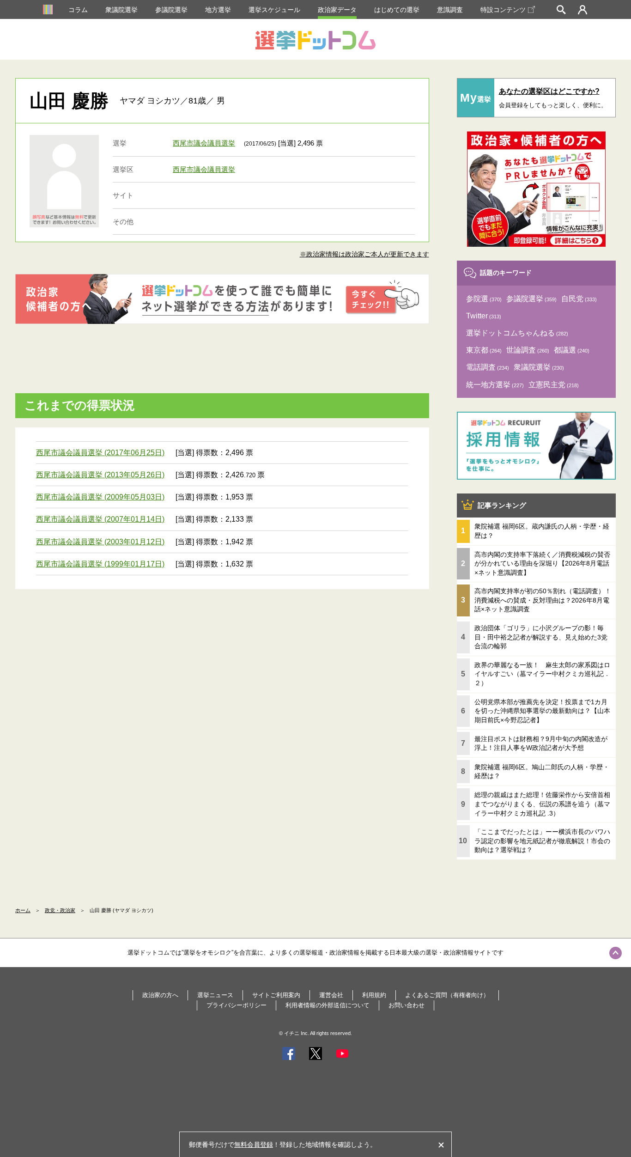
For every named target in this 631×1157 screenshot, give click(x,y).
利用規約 (374, 995)
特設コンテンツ (503, 9)
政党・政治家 (60, 910)
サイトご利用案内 (276, 995)
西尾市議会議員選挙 (204, 143)
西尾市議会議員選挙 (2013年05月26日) (100, 475)
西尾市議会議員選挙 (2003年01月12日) (100, 542)
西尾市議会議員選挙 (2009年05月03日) (100, 497)
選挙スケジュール (274, 9)
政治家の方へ (160, 995)
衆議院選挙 (121, 9)
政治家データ (337, 9)
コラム (78, 9)
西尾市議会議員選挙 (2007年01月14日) (100, 519)
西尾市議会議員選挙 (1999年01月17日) (100, 564)
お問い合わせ (406, 1005)
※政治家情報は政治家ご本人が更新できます (364, 254)
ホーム (22, 910)
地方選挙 (218, 9)
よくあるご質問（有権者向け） (447, 995)
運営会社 (331, 995)
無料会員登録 (253, 1144)
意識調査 (450, 9)
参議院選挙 (171, 9)
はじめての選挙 (396, 9)
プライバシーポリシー (236, 1005)
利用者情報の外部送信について (327, 1005)
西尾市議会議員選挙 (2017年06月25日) (100, 453)
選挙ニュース (215, 995)
